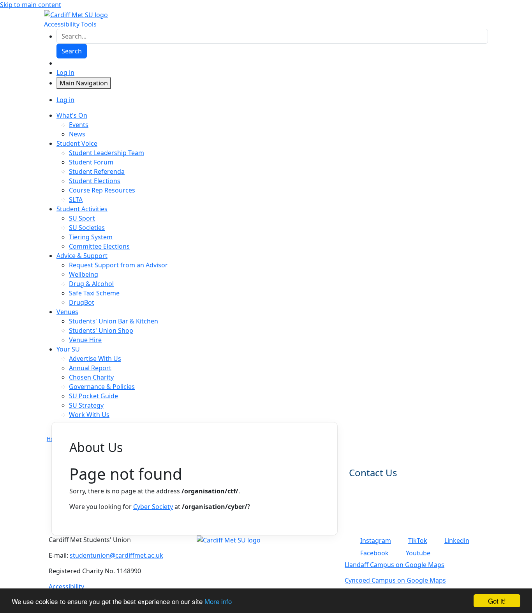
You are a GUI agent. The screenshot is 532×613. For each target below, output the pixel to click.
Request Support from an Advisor (118, 265)
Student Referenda (97, 171)
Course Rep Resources (102, 190)
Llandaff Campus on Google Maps (394, 564)
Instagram (375, 540)
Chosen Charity (91, 377)
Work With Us (89, 414)
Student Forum (91, 162)
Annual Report (90, 368)
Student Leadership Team (106, 152)
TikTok (417, 540)
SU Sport (82, 218)
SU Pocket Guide (93, 396)
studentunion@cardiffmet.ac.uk (116, 555)
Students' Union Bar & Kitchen (113, 321)
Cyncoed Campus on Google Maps (395, 580)
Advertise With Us (95, 358)
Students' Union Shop (101, 330)
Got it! (497, 601)
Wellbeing (83, 274)
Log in (65, 72)
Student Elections (94, 181)
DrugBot (81, 302)
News (77, 134)
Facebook (374, 553)
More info (218, 601)
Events (78, 124)
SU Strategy (86, 405)
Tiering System (91, 237)
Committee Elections (99, 246)
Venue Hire (85, 340)
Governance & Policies (102, 386)
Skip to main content (30, 4)
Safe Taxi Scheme (94, 293)
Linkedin (456, 540)
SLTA (76, 199)
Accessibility (66, 586)
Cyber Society (153, 506)
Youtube (418, 553)
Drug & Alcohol (91, 283)
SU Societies (87, 227)
